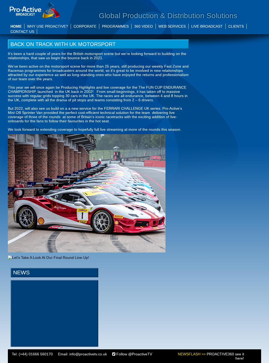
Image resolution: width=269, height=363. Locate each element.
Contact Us (22, 31)
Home (16, 26)
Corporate (85, 26)
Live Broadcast (207, 26)
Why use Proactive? (47, 26)
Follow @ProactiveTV (133, 354)
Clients (236, 26)
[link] (86, 193)
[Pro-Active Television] (34, 9)
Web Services (172, 26)
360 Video (143, 26)
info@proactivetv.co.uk (88, 354)
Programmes (115, 26)
